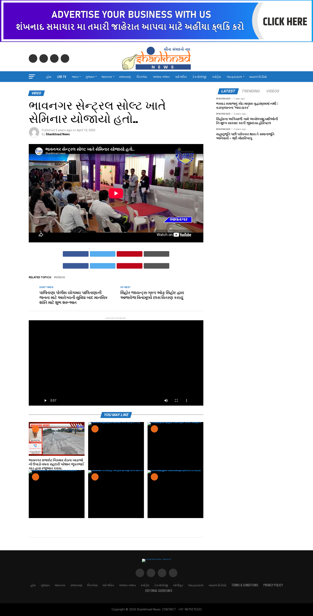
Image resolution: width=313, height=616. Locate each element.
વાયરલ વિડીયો (258, 76)
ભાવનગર (106, 76)
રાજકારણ (125, 76)
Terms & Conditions (244, 585)
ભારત (75, 76)
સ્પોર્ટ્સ (216, 76)
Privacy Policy (273, 585)
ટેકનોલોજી (199, 76)
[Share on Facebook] (76, 254)
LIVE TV (61, 76)
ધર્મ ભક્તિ (181, 76)
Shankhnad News (58, 134)
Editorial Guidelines (158, 590)
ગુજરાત (89, 76)
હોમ (48, 76)
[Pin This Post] (129, 254)
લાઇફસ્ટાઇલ (234, 76)
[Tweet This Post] (103, 254)
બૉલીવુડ (178, 585)
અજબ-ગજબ (161, 76)
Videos (60, 277)
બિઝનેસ (142, 76)
